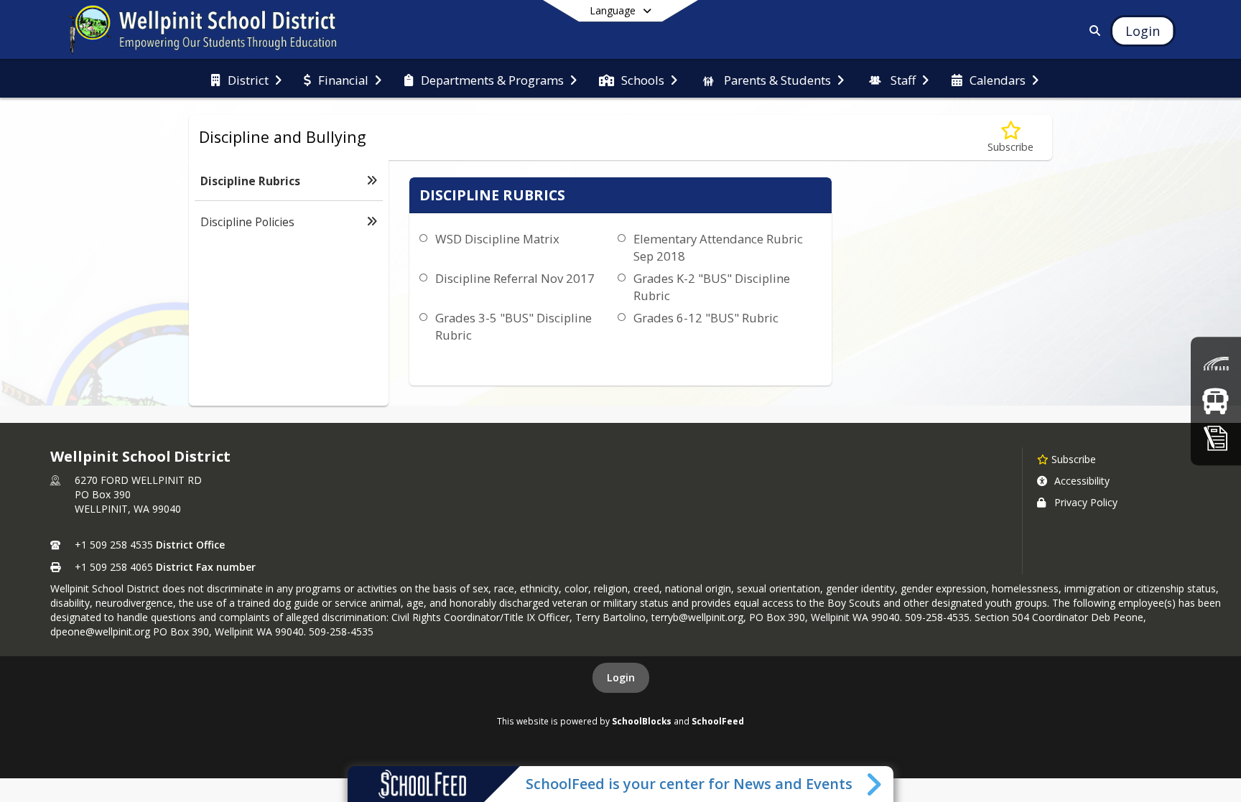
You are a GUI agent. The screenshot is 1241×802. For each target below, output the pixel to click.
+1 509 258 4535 (114, 544)
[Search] (1092, 30)
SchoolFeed (718, 721)
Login (621, 677)
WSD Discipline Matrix (497, 238)
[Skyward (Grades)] (1216, 363)
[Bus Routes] (1215, 401)
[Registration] (1216, 437)
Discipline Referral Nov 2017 (515, 278)
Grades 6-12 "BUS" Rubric (705, 317)
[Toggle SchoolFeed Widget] (875, 784)
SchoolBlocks (641, 721)
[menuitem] (246, 79)
